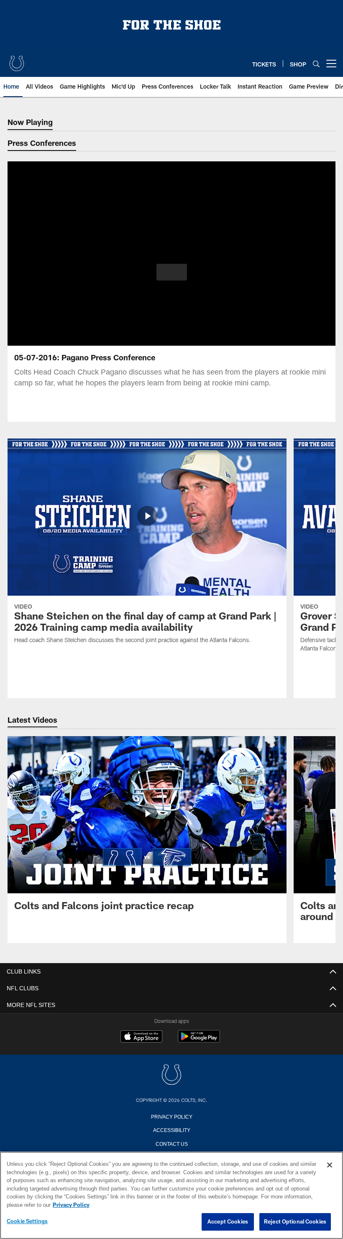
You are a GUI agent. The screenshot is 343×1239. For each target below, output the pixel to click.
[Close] (329, 1165)
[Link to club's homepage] (17, 60)
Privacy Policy (171, 1116)
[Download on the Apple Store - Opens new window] (141, 1037)
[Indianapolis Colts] (171, 1075)
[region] (171, 1195)
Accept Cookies (227, 1222)
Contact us (171, 1143)
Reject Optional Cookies (295, 1222)
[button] (171, 272)
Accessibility (171, 1129)
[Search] (316, 63)
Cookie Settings (27, 1221)
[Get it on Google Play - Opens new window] (199, 1040)
